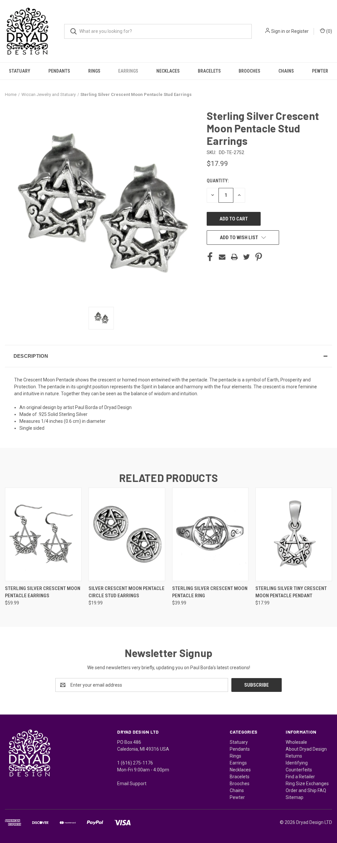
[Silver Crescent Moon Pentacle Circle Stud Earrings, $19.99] (127, 534)
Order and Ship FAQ (306, 790)
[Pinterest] (258, 257)
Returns (294, 756)
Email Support (131, 783)
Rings (94, 71)
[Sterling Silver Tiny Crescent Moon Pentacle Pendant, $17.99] (294, 534)
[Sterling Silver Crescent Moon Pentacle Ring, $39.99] (210, 534)
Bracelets (209, 71)
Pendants (59, 71)
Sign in (278, 31)
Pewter (320, 71)
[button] (168, 356)
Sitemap (294, 797)
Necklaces (168, 71)
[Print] (234, 257)
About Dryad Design (306, 749)
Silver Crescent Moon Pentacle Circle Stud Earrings (127, 592)
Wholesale (296, 742)
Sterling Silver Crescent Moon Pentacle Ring (209, 592)
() (328, 31)
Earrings (128, 71)
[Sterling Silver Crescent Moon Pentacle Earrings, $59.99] (43, 534)
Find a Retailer (300, 776)
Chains (286, 71)
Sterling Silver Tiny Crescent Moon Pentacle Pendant (291, 592)
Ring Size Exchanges (307, 783)
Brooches (249, 71)
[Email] (222, 257)
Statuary (19, 71)
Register (300, 31)
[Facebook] (210, 257)
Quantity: (218, 180)
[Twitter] (246, 257)
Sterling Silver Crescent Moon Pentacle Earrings (42, 592)
